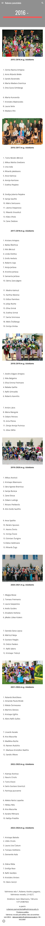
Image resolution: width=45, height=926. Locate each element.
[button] (2, 3)
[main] (22, 13)
